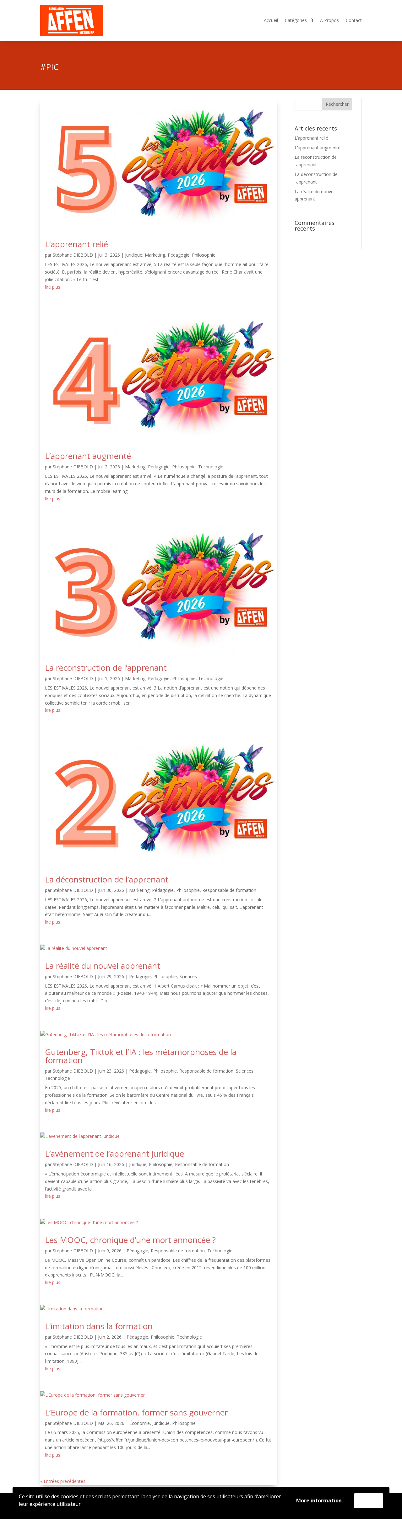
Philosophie (203, 255)
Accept (368, 1500)
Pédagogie (178, 255)
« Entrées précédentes (62, 1481)
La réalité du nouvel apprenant (102, 965)
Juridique (133, 255)
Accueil (271, 20)
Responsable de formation (229, 890)
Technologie (210, 467)
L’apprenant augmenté (88, 455)
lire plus (52, 287)
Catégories (296, 20)
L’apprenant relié (76, 244)
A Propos (329, 20)
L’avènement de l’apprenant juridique (114, 1153)
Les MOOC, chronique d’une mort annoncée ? (130, 1239)
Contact (354, 20)
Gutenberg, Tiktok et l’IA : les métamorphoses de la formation (140, 1056)
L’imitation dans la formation (99, 1326)
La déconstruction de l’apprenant (106, 879)
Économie (139, 1423)
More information (319, 1500)
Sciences (188, 976)
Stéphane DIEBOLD (73, 255)
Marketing (155, 255)
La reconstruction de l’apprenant (106, 667)
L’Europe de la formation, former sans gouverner (136, 1412)
